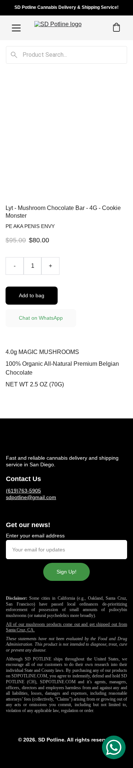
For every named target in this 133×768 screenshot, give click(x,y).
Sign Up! (66, 572)
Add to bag (31, 295)
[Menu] (16, 28)
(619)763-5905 (23, 491)
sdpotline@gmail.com (31, 497)
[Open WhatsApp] (114, 747)
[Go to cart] (116, 28)
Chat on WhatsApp (41, 318)
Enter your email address (35, 536)
